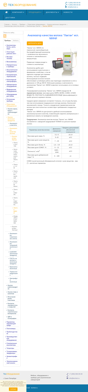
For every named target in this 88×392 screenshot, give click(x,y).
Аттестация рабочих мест (11, 52)
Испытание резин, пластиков (11, 298)
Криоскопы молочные (13, 267)
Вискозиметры (12, 62)
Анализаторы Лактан (14, 138)
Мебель (16, 40)
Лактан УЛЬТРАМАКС (16, 201)
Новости (68, 12)
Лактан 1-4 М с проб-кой (15, 174)
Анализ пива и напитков (13, 292)
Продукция (34, 12)
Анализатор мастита (13, 124)
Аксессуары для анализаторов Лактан (16, 155)
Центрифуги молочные (13, 280)
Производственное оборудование (12, 338)
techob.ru (34, 388)
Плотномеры (11, 328)
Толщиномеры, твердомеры (12, 352)
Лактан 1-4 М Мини (15, 183)
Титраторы (10, 348)
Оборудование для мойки (12, 95)
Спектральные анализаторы (12, 344)
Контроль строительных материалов (12, 311)
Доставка (10, 17)
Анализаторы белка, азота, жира (11, 46)
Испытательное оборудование (12, 70)
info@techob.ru (72, 7)
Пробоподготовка (12, 332)
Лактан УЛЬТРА (15, 192)
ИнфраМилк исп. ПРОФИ (16, 219)
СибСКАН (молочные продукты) (13, 253)
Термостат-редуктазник (14, 273)
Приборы (7, 40)
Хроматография (12, 357)
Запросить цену (35, 43)
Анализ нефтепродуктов (13, 287)
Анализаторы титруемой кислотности (13, 245)
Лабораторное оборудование (12, 85)
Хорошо (13, 389)
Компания (17, 12)
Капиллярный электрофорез (12, 80)
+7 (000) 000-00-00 (73, 3)
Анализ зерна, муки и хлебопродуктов (13, 111)
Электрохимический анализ (12, 362)
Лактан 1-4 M (15, 166)
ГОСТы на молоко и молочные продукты (13, 261)
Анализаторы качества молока (13, 130)
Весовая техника (9, 57)
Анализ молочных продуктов (11, 118)
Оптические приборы (11, 100)
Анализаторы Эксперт (15, 228)
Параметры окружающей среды (11, 323)
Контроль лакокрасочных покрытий (12, 305)
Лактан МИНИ (15, 210)
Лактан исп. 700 (16, 144)
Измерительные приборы (12, 65)
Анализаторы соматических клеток (13, 236)
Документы (51, 12)
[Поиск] (4, 36)
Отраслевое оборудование (12, 105)
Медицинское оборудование (12, 90)
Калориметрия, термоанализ (12, 75)
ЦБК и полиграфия (12, 317)
